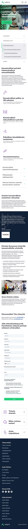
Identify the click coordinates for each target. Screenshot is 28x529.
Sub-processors (6, 483)
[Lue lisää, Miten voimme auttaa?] (24, 422)
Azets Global (5, 500)
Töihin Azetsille (6, 459)
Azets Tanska (5, 513)
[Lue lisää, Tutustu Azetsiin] (24, 412)
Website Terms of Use (8, 480)
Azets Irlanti (5, 502)
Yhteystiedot (5, 461)
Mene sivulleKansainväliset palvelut (12, 49)
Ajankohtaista (5, 456)
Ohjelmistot (5, 453)
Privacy (4, 475)
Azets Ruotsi (5, 511)
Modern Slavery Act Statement (10, 478)
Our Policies (5, 470)
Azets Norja (5, 505)
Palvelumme (5, 448)
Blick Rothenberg (6, 519)
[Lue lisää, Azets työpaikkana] (24, 432)
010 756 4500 (20, 317)
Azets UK (4, 516)
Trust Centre (5, 472)
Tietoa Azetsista (6, 445)
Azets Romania (6, 508)
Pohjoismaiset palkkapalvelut (10, 53)
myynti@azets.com (18, 319)
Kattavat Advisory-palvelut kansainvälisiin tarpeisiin (12, 184)
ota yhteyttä (7, 22)
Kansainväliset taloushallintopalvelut (12, 56)
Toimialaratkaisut (6, 450)
